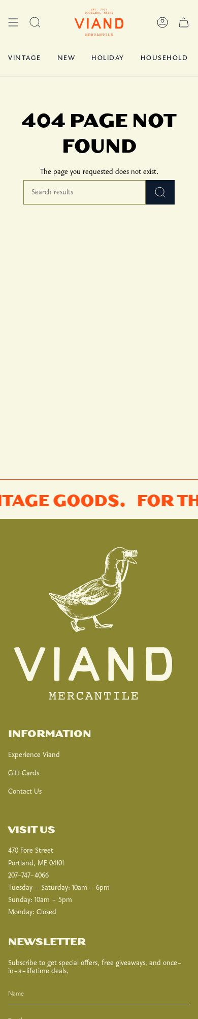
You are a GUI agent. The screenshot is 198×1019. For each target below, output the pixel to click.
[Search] (160, 192)
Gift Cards (23, 773)
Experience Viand (34, 755)
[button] (35, 22)
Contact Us (25, 792)
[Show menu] (13, 22)
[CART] (183, 22)
